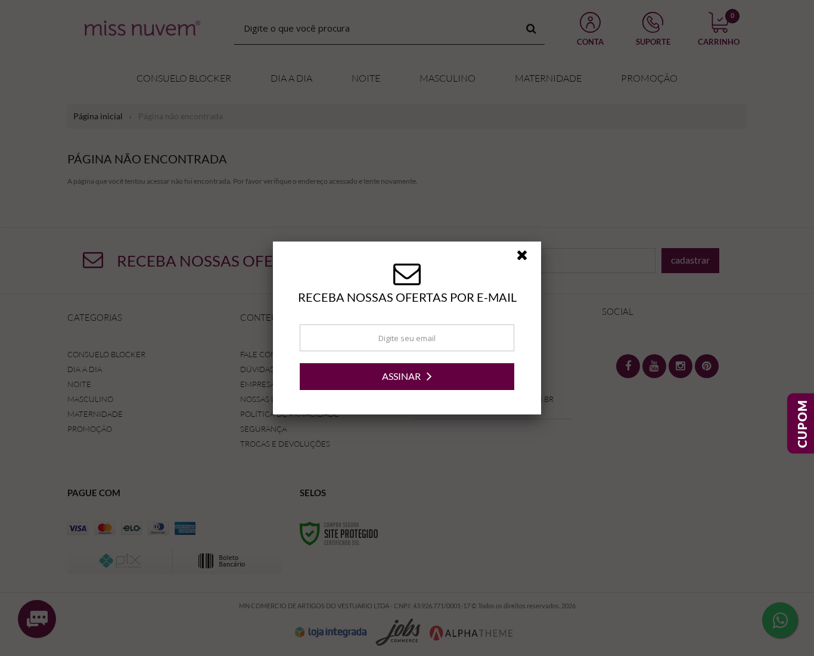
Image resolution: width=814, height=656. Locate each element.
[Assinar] (407, 376)
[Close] (527, 258)
